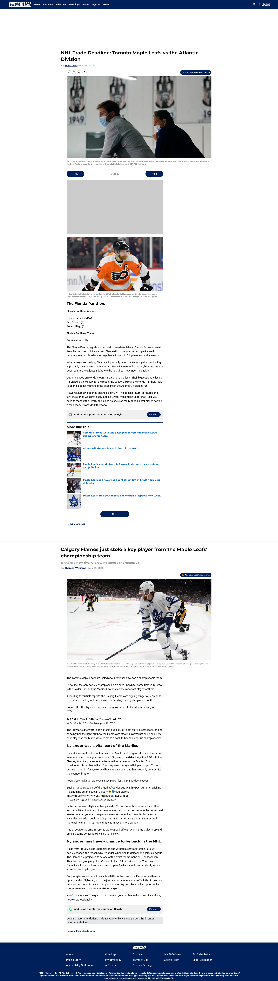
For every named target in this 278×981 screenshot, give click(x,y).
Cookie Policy (171, 959)
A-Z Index (110, 965)
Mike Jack (71, 65)
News (37, 4)
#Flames (139, 707)
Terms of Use (140, 959)
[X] (254, 4)
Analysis (80, 524)
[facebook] (259, 4)
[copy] (84, 72)
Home (70, 524)
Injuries (96, 4)
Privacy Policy (113, 959)
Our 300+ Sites (172, 954)
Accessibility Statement (80, 965)
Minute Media (51, 973)
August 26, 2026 (106, 723)
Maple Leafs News (85, 931)
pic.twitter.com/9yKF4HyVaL (83, 795)
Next (154, 173)
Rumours (48, 4)
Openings (110, 954)
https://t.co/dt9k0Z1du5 (114, 795)
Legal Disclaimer (202, 959)
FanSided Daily (201, 954)
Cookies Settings (142, 965)
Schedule (61, 4)
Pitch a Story (73, 959)
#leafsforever (122, 791)
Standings (74, 4)
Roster (86, 4)
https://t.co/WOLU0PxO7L (107, 719)
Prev (75, 173)
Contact (137, 954)
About (69, 954)
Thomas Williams (75, 568)
